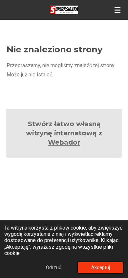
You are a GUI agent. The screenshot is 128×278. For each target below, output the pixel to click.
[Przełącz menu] (117, 9)
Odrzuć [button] (53, 267)
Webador (64, 142)
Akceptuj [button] (100, 267)
